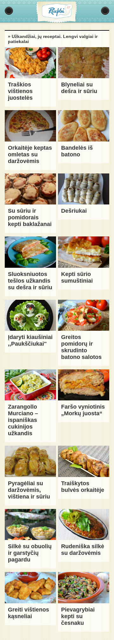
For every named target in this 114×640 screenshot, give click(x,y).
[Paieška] (105, 11)
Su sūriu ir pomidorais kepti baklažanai (30, 217)
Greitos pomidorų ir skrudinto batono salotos (81, 347)
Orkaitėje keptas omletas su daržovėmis (30, 154)
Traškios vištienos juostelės (20, 91)
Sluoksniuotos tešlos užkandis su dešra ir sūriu (30, 281)
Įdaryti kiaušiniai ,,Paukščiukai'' (30, 340)
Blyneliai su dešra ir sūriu (79, 87)
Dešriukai (74, 211)
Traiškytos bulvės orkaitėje (82, 486)
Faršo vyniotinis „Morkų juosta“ (83, 410)
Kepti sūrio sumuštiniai (77, 277)
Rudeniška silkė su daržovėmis (82, 549)
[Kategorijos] (9, 11)
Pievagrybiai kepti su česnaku (78, 616)
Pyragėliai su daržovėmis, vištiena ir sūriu (29, 490)
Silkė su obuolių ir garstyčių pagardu (30, 553)
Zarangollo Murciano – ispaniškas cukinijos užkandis (23, 420)
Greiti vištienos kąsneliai (28, 612)
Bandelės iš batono (77, 151)
